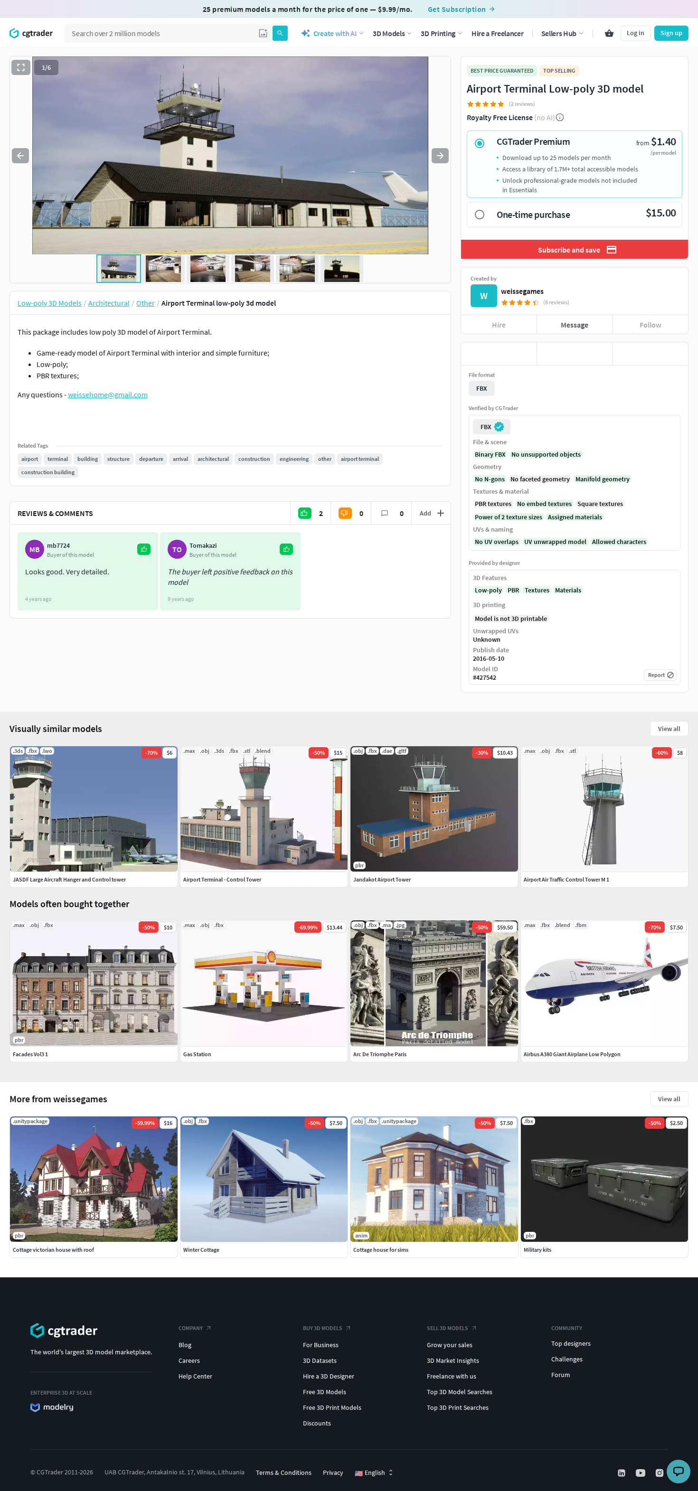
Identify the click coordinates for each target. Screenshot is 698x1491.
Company (191, 1328)
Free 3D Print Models (332, 1407)
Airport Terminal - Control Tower (222, 879)
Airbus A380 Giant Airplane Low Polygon (572, 1054)
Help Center (195, 1376)
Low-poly (488, 590)
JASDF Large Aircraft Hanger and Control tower (69, 879)
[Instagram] (660, 1473)
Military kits (537, 1249)
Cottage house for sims (380, 1249)
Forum (560, 1374)
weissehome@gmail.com (108, 394)
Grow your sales (449, 1345)
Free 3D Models (324, 1392)
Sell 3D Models (447, 1328)
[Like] (499, 353)
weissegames (522, 291)
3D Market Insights (453, 1360)
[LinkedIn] (622, 1472)
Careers (189, 1360)
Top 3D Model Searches (459, 1392)
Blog (185, 1345)
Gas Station (197, 1054)
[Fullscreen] (20, 67)
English (370, 1473)
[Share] (650, 353)
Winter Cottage (201, 1249)
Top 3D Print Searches (458, 1407)
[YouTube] (641, 1472)
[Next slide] (440, 155)
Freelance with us (451, 1376)
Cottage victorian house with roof (53, 1249)
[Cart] (609, 33)
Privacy (333, 1472)
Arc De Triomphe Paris (379, 1054)
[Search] (280, 33)
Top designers (571, 1343)
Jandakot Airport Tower (382, 879)
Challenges (567, 1359)
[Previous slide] (20, 155)
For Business (321, 1345)
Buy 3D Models (322, 1328)
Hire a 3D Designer (328, 1376)
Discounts (317, 1423)
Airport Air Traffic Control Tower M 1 (566, 879)
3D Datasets (320, 1360)
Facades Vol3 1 (30, 1054)
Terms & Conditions (283, 1472)
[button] (263, 33)
